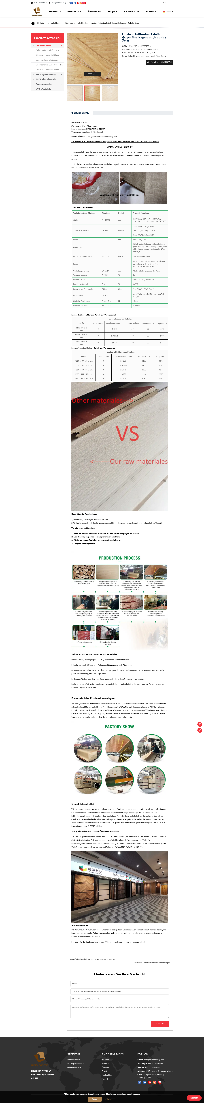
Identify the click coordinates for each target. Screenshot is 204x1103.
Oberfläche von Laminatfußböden (49, 64)
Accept (95, 1099)
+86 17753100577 (40, 3)
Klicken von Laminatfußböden (47, 55)
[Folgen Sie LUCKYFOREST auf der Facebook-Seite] (71, 3)
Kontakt (105, 1079)
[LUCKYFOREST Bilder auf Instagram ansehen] (81, 3)
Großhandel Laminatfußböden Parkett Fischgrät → (153, 962)
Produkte (105, 1063)
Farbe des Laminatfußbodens (47, 50)
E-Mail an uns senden (161, 62)
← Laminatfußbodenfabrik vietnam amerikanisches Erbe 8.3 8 (91, 959)
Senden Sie (160, 1024)
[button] (115, 93)
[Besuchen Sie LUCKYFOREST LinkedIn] (75, 3)
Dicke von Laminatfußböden (76, 23)
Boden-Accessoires (44, 84)
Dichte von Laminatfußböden (47, 69)
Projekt (104, 1071)
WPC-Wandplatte (43, 89)
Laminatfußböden (73, 1059)
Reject (109, 1099)
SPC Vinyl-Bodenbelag (46, 74)
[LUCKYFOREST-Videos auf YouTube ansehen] (78, 3)
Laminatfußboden (54, 23)
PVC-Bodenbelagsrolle (46, 79)
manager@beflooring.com (60, 3)
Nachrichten (107, 1075)
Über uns (105, 1067)
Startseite (40, 23)
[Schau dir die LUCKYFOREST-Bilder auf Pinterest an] (84, 3)
